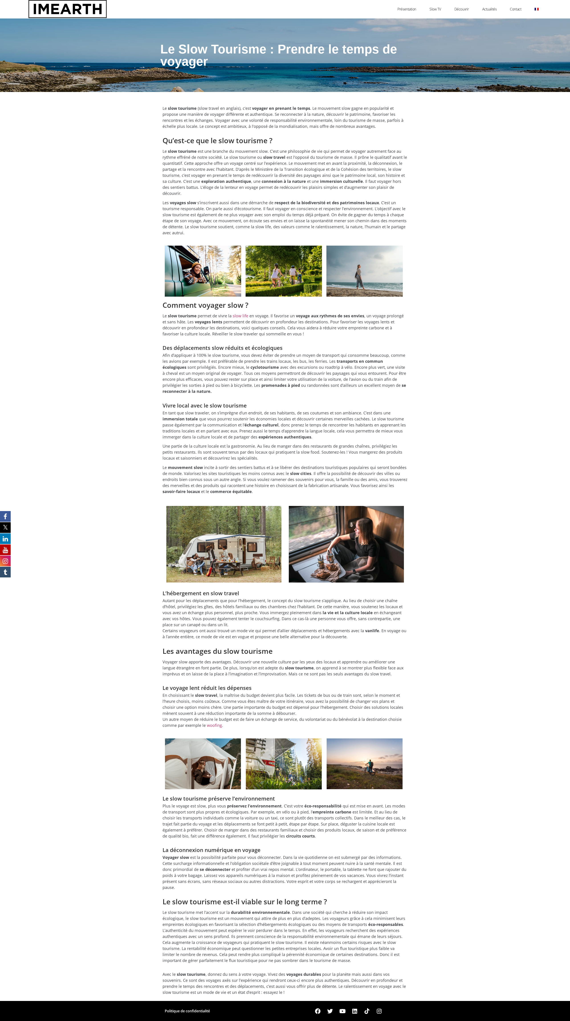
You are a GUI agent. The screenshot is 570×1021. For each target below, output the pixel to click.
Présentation (406, 9)
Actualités (489, 9)
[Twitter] (330, 1011)
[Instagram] (379, 1011)
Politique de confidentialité (187, 1011)
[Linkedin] (354, 1011)
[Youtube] (342, 1011)
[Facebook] (318, 1011)
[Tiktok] (367, 1011)
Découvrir (461, 9)
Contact (515, 9)
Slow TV (435, 9)
